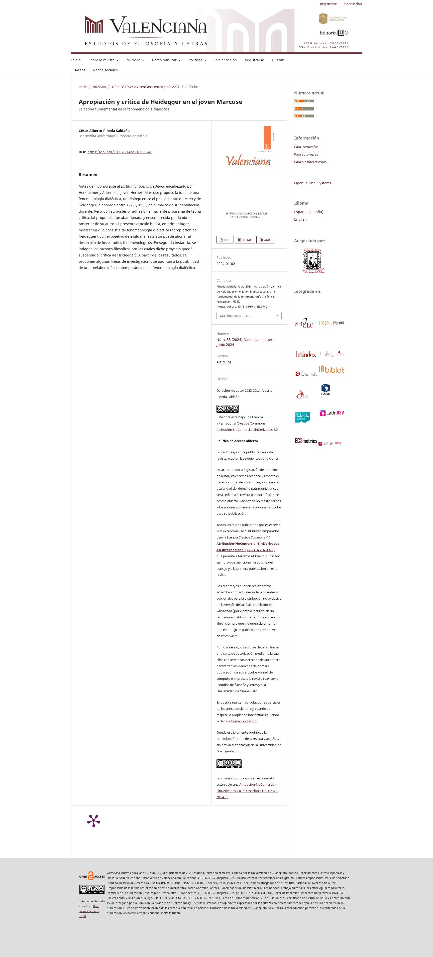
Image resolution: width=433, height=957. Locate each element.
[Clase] (302, 397)
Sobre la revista (102, 60)
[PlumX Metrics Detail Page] (94, 820)
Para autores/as (306, 154)
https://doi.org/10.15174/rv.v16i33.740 (119, 152)
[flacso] (325, 394)
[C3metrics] (306, 441)
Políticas (196, 60)
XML (267, 239)
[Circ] (302, 421)
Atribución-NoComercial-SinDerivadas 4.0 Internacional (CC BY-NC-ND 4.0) (247, 790)
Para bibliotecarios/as (310, 162)
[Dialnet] (306, 374)
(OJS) (89, 911)
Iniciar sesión (225, 60)
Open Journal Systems (312, 183)
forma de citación (244, 721)
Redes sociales (105, 70)
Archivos (99, 86)
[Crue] (335, 444)
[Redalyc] (331, 355)
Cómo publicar (165, 60)
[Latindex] (306, 356)
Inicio (75, 60)
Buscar (278, 60)
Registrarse (254, 60)
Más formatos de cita (235, 315)
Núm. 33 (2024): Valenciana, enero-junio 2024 (145, 86)
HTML (247, 239)
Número (134, 60)
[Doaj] (331, 324)
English (300, 219)
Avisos (80, 70)
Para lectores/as (306, 147)
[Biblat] (331, 371)
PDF (227, 239)
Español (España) (308, 211)
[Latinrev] (331, 414)
